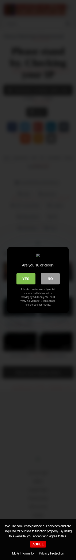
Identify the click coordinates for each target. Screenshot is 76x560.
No (50, 278)
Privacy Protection (51, 553)
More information (23, 553)
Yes (25, 278)
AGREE (38, 544)
